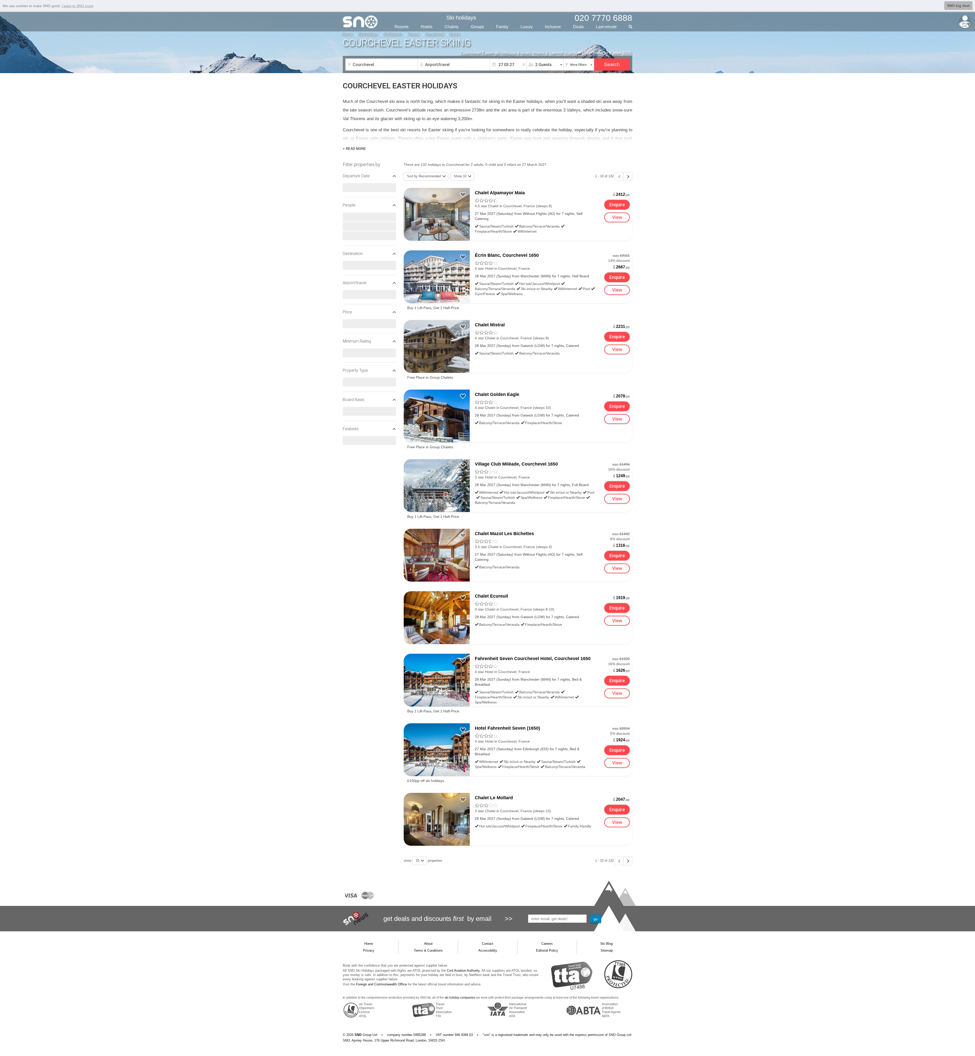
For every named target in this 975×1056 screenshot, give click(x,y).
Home (347, 35)
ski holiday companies (460, 997)
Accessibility (487, 950)
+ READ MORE (354, 149)
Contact (487, 944)
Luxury (527, 27)
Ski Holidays (368, 35)
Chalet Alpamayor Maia (500, 192)
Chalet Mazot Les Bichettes (504, 533)
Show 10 (460, 176)
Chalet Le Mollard (494, 797)
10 (418, 860)
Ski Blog (606, 944)
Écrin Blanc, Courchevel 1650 (507, 255)
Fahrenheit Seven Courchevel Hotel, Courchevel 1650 (533, 658)
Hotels (426, 27)
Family (502, 27)
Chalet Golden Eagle (497, 394)
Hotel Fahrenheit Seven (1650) (507, 728)
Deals (578, 27)
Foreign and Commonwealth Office (381, 984)
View (617, 217)
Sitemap (606, 950)
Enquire (617, 204)
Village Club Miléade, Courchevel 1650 (516, 464)
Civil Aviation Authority (463, 970)
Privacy (368, 950)
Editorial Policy (547, 950)
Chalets (452, 27)
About (428, 944)
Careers (547, 944)
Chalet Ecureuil (491, 596)
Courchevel (435, 35)
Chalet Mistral (490, 324)
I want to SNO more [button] (77, 6)
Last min (606, 27)
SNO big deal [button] (958, 6)
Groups (477, 27)
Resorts (402, 27)
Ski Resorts (393, 35)
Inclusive (553, 27)
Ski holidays (461, 17)
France (414, 35)
